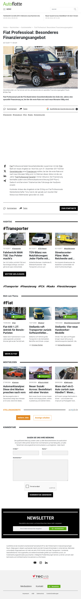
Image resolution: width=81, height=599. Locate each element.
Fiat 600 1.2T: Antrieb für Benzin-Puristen (13, 329)
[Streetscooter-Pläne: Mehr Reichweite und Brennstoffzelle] (66, 239)
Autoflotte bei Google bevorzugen (62, 109)
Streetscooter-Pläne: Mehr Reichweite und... (65, 255)
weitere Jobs (23, 417)
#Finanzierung (28, 286)
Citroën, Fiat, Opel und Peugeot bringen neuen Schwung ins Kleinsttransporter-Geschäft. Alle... (66, 339)
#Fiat (8, 302)
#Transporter (15, 228)
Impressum (26, 593)
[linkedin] (46, 562)
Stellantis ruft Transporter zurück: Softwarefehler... (40, 329)
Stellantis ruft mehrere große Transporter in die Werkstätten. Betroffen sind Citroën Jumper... (39, 339)
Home (5, 27)
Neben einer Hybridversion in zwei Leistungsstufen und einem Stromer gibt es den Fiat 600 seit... (14, 339)
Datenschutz (40, 593)
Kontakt (39, 586)
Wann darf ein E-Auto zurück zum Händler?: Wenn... (65, 389)
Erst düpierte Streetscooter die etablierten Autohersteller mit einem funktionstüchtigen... (65, 265)
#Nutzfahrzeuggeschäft (72, 323)
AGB (33, 593)
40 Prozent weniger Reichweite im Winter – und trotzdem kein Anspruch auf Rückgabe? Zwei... (66, 398)
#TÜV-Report (42, 248)
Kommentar (17, 458)
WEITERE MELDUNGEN (14, 274)
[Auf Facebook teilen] (5, 166)
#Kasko (50, 286)
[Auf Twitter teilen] (5, 171)
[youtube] (35, 562)
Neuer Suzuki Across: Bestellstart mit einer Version (40, 389)
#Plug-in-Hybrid (43, 382)
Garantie (32, 177)
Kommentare (12, 109)
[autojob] (73, 410)
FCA (60, 166)
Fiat (11, 166)
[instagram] (40, 562)
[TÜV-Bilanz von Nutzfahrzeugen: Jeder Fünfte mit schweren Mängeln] (40, 239)
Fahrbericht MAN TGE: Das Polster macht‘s (13, 255)
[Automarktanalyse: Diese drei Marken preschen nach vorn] (14, 373)
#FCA (41, 286)
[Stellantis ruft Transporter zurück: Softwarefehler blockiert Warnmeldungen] (40, 313)
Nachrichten (14, 27)
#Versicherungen (66, 286)
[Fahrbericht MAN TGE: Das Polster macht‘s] (14, 239)
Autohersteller (26, 27)
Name (44, 449)
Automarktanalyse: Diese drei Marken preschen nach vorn (14, 389)
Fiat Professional (21, 177)
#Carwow (15, 382)
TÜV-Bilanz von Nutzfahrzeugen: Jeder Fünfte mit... (39, 255)
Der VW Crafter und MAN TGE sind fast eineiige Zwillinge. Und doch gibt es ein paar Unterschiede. (14, 265)
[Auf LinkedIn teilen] (5, 176)
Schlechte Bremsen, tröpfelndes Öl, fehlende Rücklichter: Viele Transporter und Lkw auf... (40, 265)
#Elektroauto (68, 382)
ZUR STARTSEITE (68, 208)
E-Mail (15, 449)
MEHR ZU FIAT (11, 354)
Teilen (25, 109)
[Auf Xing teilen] (5, 180)
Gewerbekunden (16, 171)
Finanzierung (31, 171)
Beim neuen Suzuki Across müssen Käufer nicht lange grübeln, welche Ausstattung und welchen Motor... (40, 398)
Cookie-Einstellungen (52, 593)
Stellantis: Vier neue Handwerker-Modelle (66, 329)
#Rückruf (41, 323)
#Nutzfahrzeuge (69, 248)
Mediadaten (26, 586)
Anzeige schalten (42, 418)
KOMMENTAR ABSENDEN (40, 495)
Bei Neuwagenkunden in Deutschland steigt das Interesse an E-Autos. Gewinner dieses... (13, 398)
